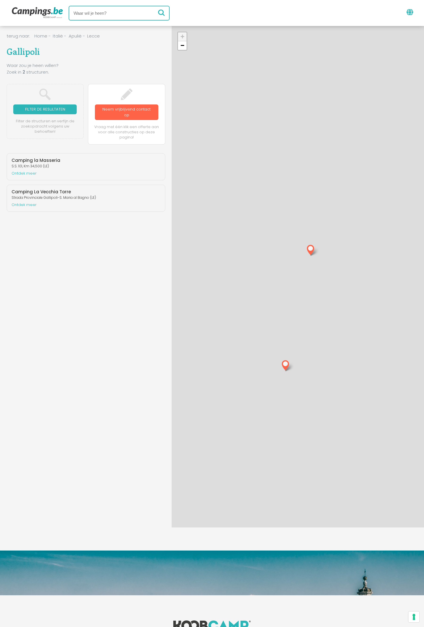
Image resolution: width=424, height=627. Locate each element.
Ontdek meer (24, 173)
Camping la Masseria (36, 160)
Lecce (93, 36)
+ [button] (182, 36)
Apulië (75, 36)
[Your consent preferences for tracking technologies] (413, 616)
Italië (58, 36)
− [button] (182, 45)
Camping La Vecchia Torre (41, 192)
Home (40, 36)
